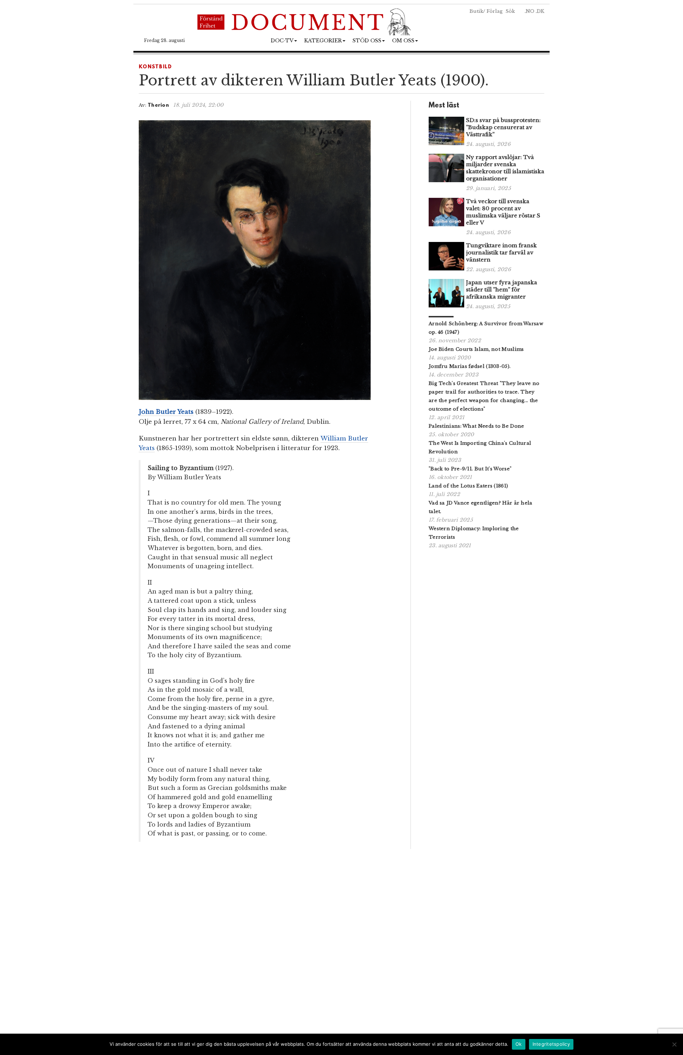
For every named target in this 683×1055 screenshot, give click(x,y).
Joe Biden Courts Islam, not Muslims (476, 349)
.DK (540, 11)
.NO (529, 11)
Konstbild (155, 67)
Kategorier (323, 40)
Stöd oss (367, 40)
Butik (476, 11)
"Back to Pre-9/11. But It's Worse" (470, 469)
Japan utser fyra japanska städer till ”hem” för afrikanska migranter (501, 289)
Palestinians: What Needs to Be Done (476, 426)
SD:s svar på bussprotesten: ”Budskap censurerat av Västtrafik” (503, 127)
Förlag (495, 11)
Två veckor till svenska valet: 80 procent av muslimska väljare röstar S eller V (503, 212)
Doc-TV (282, 40)
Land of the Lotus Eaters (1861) (468, 486)
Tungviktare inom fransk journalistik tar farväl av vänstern (501, 252)
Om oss (403, 40)
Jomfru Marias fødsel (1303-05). (469, 366)
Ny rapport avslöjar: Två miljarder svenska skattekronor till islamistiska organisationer (505, 168)
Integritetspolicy (551, 1044)
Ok (518, 1044)
